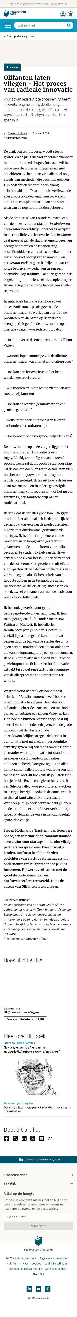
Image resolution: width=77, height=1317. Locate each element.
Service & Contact (56, 1268)
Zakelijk (10, 1183)
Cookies (36, 1263)
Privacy (24, 1263)
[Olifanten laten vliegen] (17, 984)
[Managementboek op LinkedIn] (29, 1289)
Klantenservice (15, 1175)
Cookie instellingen (55, 1263)
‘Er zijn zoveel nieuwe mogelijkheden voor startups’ (32, 1049)
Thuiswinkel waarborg (23, 1258)
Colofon (11, 1263)
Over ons (38, 1274)
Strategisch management (21, 36)
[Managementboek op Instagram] (47, 1289)
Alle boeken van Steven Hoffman (26, 939)
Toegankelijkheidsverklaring (25, 1268)
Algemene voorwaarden (54, 1258)
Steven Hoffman (17, 133)
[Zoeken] (69, 25)
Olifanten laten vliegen (40, 886)
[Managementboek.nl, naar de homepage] (15, 16)
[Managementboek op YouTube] (38, 1289)
